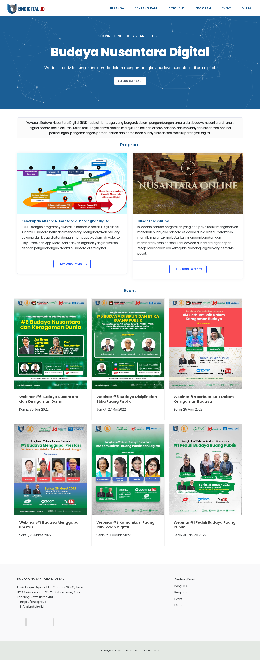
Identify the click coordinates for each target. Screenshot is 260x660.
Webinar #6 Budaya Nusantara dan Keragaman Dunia (48, 399)
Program (203, 8)
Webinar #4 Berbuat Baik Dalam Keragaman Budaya (204, 399)
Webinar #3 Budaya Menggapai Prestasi (49, 525)
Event (226, 8)
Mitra (246, 8)
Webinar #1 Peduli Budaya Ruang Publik (205, 525)
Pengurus (176, 8)
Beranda (117, 8)
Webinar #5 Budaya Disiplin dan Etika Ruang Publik (126, 399)
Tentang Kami (146, 8)
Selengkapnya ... (130, 81)
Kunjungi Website (73, 264)
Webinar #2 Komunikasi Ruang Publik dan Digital (125, 525)
